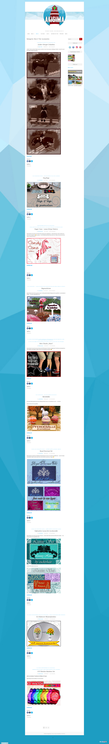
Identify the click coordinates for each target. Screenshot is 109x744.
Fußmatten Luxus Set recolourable (46, 531)
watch (55, 669)
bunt (39, 669)
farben (41, 669)
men (44, 341)
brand (37, 669)
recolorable (47, 341)
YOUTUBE (42, 33)
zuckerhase (40, 180)
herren (38, 341)
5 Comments (52, 533)
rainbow (47, 669)
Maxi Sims (40, 46)
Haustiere (44, 42)
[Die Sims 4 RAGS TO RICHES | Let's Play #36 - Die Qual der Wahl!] (71, 57)
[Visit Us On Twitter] (70, 46)
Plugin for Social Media (48, 737)
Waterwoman (40, 231)
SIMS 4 (32, 33)
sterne (58, 341)
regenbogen (50, 669)
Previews (62, 33)
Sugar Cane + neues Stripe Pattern (46, 229)
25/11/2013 (46, 180)
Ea (36, 286)
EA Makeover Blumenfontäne (46, 617)
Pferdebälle (46, 397)
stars (56, 341)
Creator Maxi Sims (40, 42)
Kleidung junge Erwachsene (57, 339)
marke (45, 669)
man (40, 341)
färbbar (35, 341)
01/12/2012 (46, 290)
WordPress (63, 733)
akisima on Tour (54, 33)
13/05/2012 (46, 533)
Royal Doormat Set (46, 451)
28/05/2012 (46, 453)
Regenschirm (48, 286)
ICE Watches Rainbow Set (46, 671)
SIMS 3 (37, 33)
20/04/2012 (46, 673)
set (52, 341)
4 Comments (52, 673)
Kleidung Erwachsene (49, 339)
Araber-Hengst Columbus (46, 44)
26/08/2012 (46, 345)
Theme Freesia (54, 733)
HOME (28, 33)
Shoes (54, 341)
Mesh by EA (38, 286)
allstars (30, 341)
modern (42, 286)
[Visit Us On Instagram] (77, 46)
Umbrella (56, 286)
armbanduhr (34, 669)
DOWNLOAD (29, 378)
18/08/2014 (45, 46)
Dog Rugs (46, 178)
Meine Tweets (70, 67)
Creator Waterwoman (40, 225)
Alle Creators (30, 339)
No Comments (52, 46)
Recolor (44, 286)
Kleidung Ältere (43, 339)
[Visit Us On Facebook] (73, 46)
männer (42, 341)
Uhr (53, 669)
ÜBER (66, 33)
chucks (33, 341)
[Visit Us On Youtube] (80, 46)
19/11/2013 (46, 231)
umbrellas (59, 286)
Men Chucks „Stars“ (46, 343)
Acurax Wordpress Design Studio (58, 737)
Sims (54, 42)
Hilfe (48, 33)
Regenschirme (52, 286)
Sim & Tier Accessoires (49, 42)
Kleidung (39, 339)
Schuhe (50, 341)
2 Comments (52, 345)
